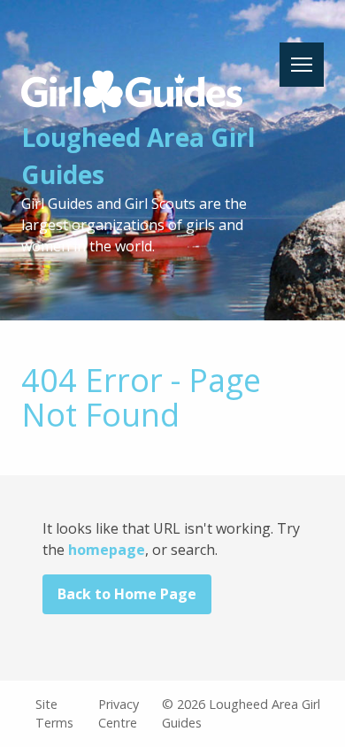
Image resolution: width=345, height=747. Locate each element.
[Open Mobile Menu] (302, 64)
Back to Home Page (127, 594)
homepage (106, 549)
